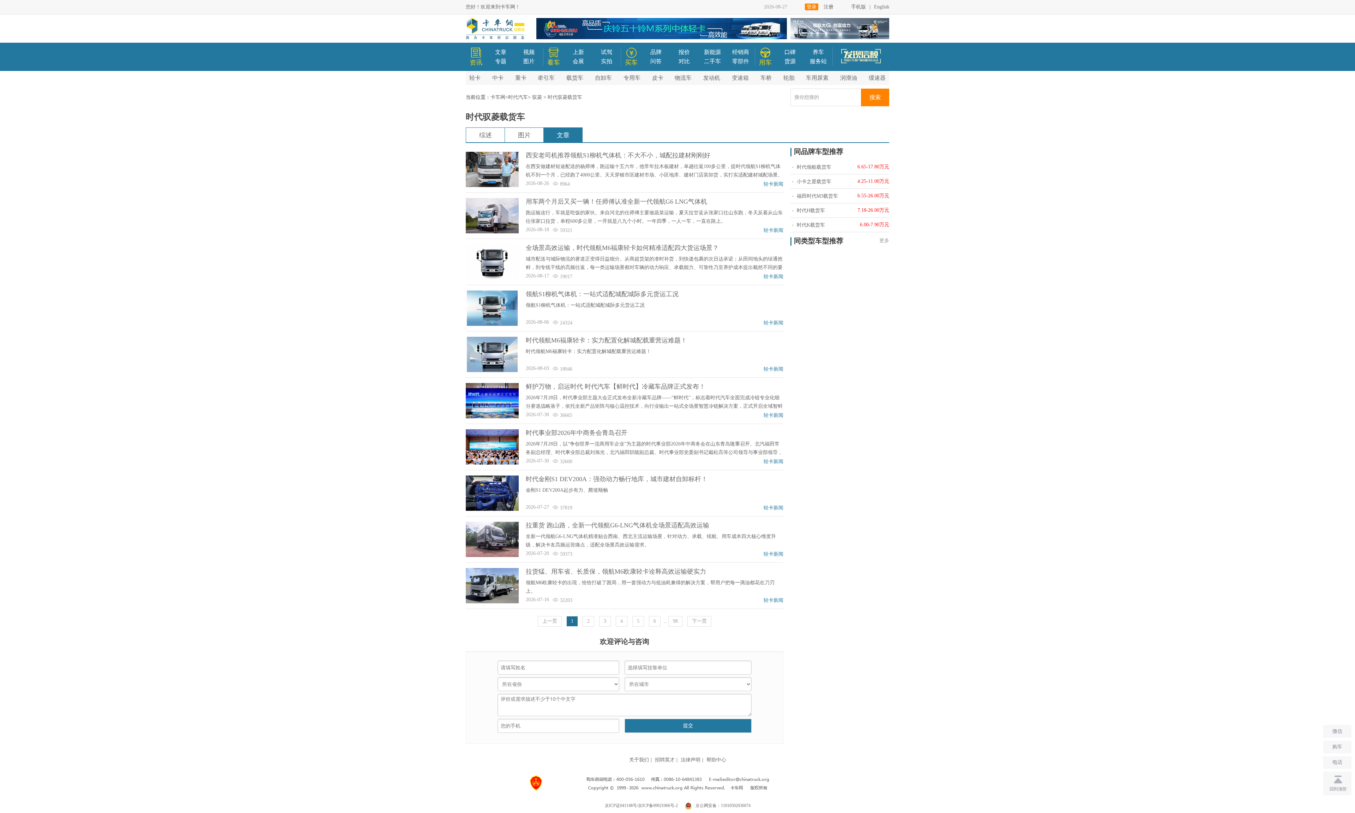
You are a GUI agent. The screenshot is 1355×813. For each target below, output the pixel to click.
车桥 (766, 78)
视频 (529, 52)
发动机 (711, 78)
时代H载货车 (810, 210)
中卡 (498, 78)
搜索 (875, 97)
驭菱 (537, 97)
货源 (790, 61)
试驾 (606, 52)
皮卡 (657, 78)
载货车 (574, 78)
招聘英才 (665, 760)
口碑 (790, 52)
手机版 (858, 7)
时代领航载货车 (813, 167)
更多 (884, 240)
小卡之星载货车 (813, 181)
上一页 (549, 621)
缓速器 (877, 78)
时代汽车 (518, 97)
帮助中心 (716, 760)
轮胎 (789, 78)
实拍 (606, 61)
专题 (500, 61)
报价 (684, 52)
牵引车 (546, 78)
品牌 (656, 52)
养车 (818, 52)
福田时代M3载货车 (816, 196)
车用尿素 (817, 78)
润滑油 (848, 78)
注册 (828, 7)
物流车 (683, 78)
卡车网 (497, 97)
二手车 (712, 61)
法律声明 (690, 760)
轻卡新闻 (773, 184)
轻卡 (475, 78)
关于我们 (639, 760)
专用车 (632, 78)
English (881, 7)
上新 (578, 52)
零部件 (740, 61)
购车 (1337, 746)
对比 (684, 61)
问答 (656, 61)
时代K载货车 (810, 225)
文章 (500, 52)
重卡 (520, 78)
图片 (529, 61)
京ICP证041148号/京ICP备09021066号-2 (641, 805)
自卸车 (603, 78)
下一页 (699, 621)
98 (675, 621)
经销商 (740, 52)
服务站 (818, 61)
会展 (578, 61)
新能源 (712, 52)
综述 (485, 135)
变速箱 (740, 78)
